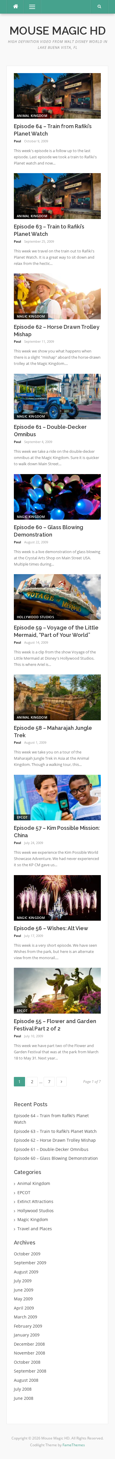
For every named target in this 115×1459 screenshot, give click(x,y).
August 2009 (26, 1272)
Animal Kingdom (32, 115)
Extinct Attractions (35, 1201)
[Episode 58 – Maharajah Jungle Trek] (57, 697)
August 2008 (26, 1380)
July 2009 (23, 1281)
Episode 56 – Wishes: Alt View (51, 928)
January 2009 (27, 1335)
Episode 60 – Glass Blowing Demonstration (56, 1158)
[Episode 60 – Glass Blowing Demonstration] (57, 496)
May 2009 (23, 1299)
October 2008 (27, 1362)
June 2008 (23, 1398)
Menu (29, 6)
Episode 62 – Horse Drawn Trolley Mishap (55, 1140)
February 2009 (28, 1326)
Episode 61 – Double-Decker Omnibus (51, 1149)
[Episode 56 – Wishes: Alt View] (57, 897)
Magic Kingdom (31, 316)
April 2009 (24, 1308)
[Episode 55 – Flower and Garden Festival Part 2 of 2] (57, 990)
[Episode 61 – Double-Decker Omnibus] (57, 396)
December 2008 (29, 1344)
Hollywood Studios (35, 617)
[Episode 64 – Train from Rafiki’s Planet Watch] (57, 95)
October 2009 (27, 1254)
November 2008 (29, 1353)
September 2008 (30, 1371)
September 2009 (30, 1262)
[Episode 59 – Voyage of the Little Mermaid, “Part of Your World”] (57, 596)
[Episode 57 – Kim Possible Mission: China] (57, 797)
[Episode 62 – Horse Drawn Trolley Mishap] (57, 296)
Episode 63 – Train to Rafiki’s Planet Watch (55, 1131)
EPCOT (22, 817)
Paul (17, 141)
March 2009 (25, 1317)
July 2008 (23, 1389)
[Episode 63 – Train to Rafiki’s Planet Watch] (57, 195)
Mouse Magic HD (57, 30)
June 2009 (23, 1290)
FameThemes (74, 1444)
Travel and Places (34, 1228)
